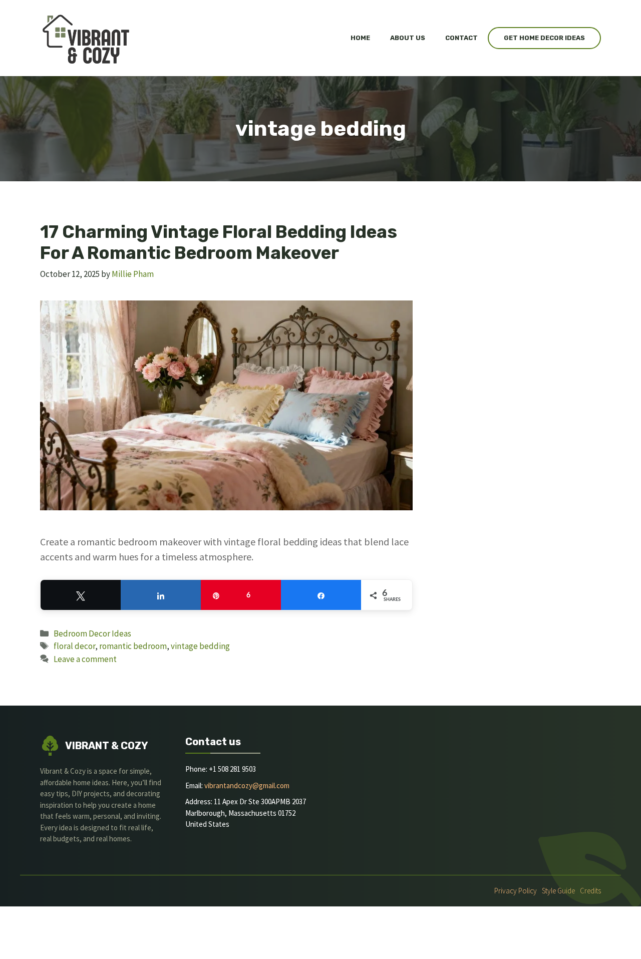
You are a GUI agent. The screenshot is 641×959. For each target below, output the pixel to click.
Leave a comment (85, 659)
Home (360, 38)
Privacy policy (515, 890)
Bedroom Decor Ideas (92, 633)
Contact (461, 38)
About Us (407, 38)
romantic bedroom (133, 646)
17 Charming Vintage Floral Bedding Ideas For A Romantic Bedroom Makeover (218, 242)
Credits (590, 890)
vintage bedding (200, 646)
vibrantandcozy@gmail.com (246, 785)
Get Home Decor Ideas (544, 38)
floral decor (74, 646)
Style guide (558, 890)
